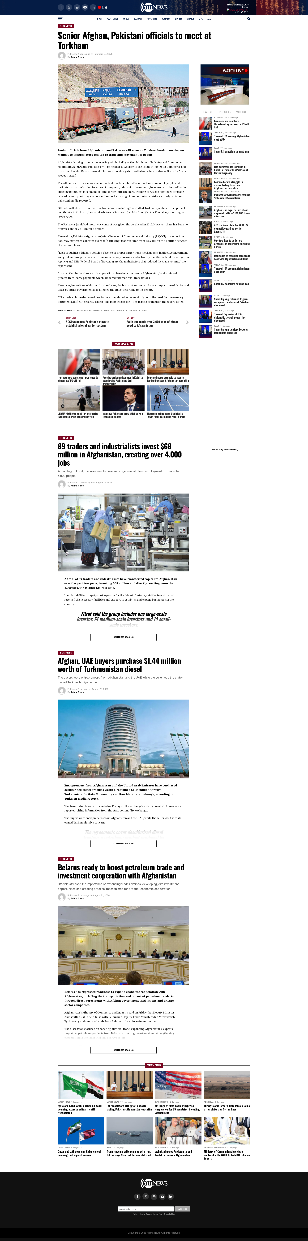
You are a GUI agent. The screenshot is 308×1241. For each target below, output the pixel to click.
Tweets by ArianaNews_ (225, 449)
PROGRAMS (152, 18)
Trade (143, 310)
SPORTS (178, 18)
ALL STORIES (112, 18)
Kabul (245, 7)
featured (110, 310)
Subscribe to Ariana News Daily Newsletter (154, 1214)
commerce (96, 310)
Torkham (132, 310)
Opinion (190, 18)
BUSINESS (166, 18)
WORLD (126, 18)
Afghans (83, 310)
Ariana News (77, 57)
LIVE (201, 18)
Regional (137, 18)
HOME (99, 18)
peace (121, 310)
